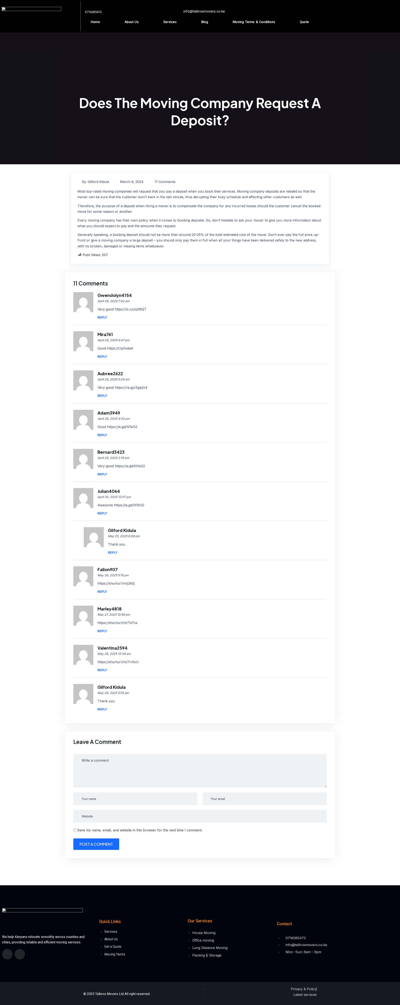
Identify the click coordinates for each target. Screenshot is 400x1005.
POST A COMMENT (96, 844)
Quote (304, 22)
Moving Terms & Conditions (254, 22)
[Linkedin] (20, 954)
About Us (132, 22)
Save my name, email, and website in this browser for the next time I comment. (139, 830)
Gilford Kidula (98, 181)
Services (170, 22)
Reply (102, 317)
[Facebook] (7, 954)
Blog (204, 22)
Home (95, 22)
